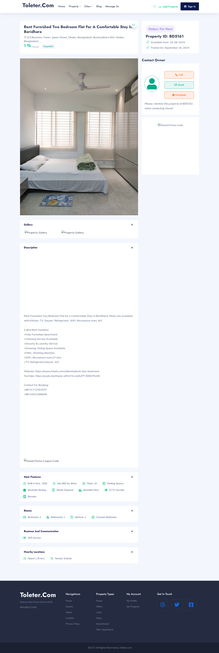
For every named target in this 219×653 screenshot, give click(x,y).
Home (69, 600)
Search (69, 606)
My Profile (132, 600)
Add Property (170, 6)
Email (181, 84)
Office (99, 606)
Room (99, 600)
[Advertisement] (79, 285)
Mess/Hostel (102, 623)
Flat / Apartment (104, 629)
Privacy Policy (73, 623)
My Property (133, 606)
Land (98, 612)
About (69, 612)
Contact (70, 618)
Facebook (181, 95)
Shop (98, 618)
